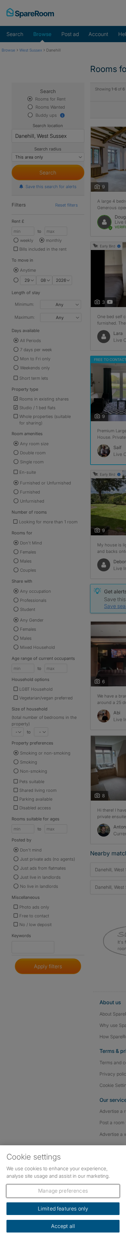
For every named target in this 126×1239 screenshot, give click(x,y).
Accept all (63, 1226)
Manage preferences (63, 1190)
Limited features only (63, 1208)
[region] (63, 1192)
